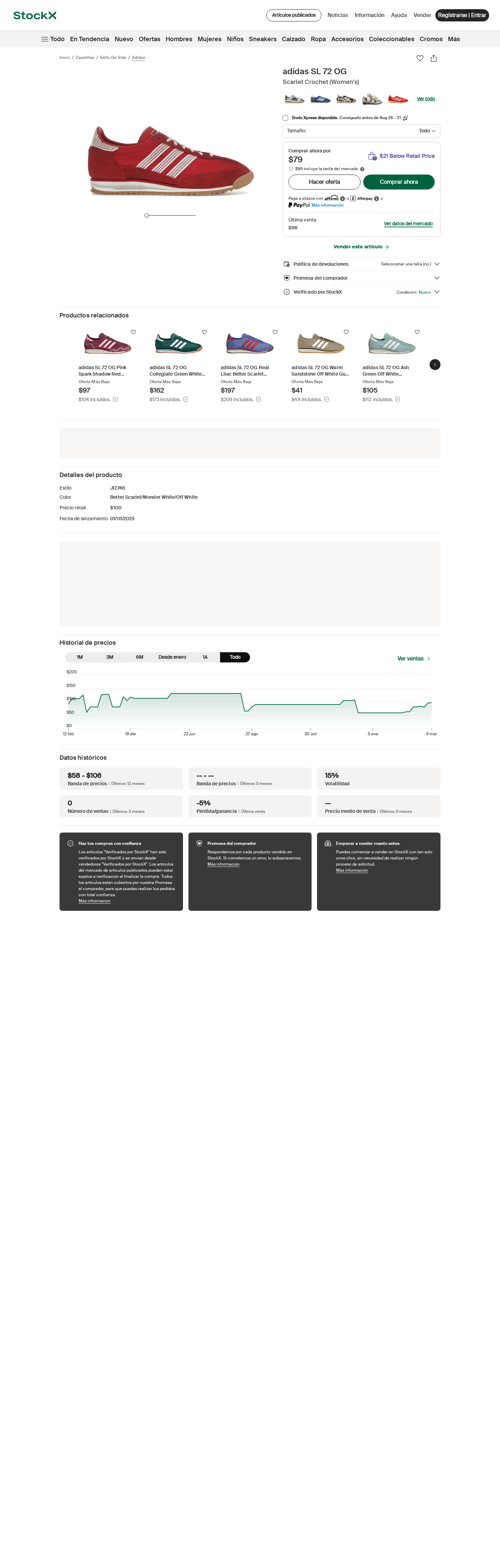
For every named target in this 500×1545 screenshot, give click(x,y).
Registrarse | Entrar (462, 15)
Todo (57, 39)
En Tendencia (89, 39)
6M (139, 657)
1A (205, 657)
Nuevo (124, 39)
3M (109, 657)
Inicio (65, 57)
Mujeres (209, 39)
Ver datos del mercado (408, 223)
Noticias (338, 15)
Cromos (431, 39)
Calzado (293, 39)
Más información (328, 205)
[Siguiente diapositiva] (435, 364)
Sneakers (263, 39)
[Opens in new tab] (342, 198)
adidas (138, 57)
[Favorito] (420, 58)
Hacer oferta (324, 181)
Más (454, 39)
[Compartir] (433, 58)
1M (80, 657)
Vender (422, 15)
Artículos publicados (294, 15)
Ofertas (149, 39)
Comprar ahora (399, 181)
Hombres (179, 39)
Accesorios (347, 39)
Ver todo (426, 99)
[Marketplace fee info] (362, 169)
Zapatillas (85, 57)
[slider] (147, 215)
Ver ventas (410, 658)
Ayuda (399, 15)
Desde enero (172, 657)
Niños (235, 39)
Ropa (318, 39)
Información (370, 17)
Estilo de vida (113, 57)
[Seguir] (133, 332)
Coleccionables (391, 39)
